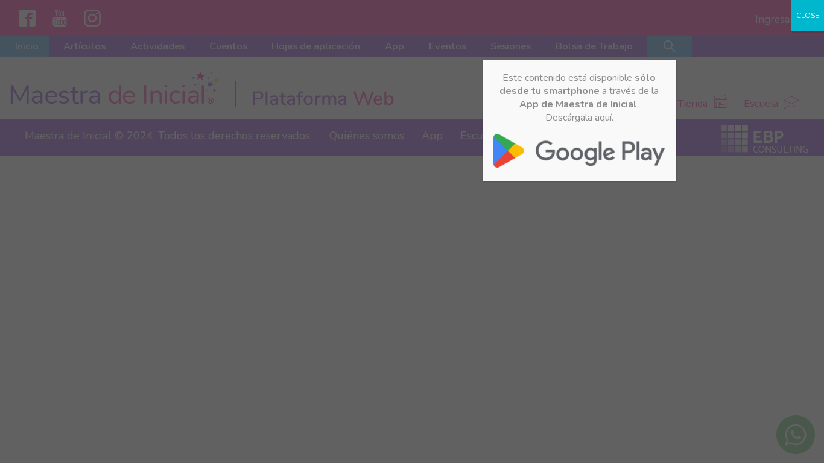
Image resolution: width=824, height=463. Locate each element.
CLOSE (807, 15)
